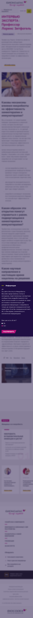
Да (4, 323)
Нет (4, 326)
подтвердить (8, 331)
